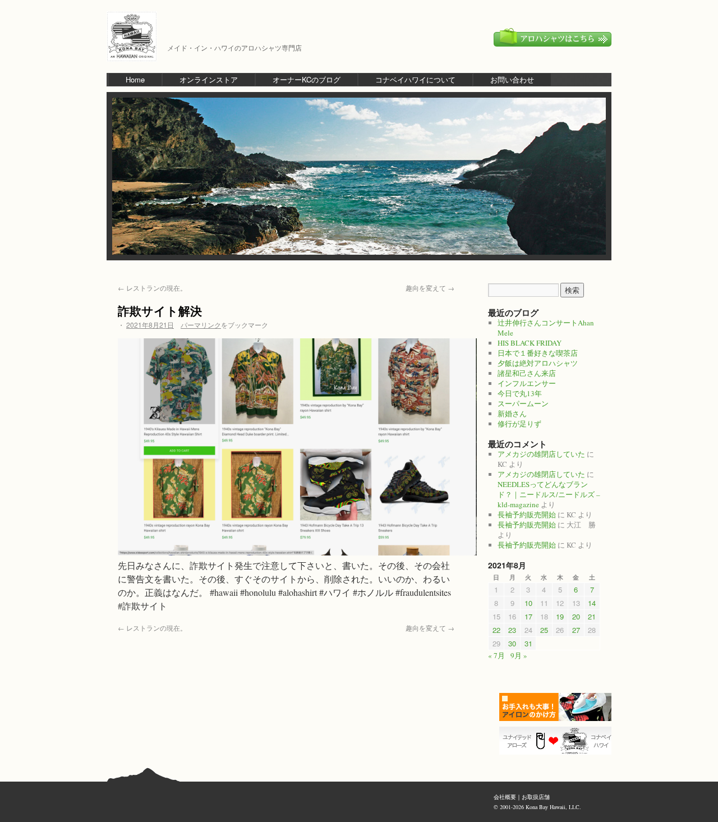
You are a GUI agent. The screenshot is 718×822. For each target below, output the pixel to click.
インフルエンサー (527, 383)
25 (544, 629)
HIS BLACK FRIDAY (529, 343)
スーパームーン (523, 403)
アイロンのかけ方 (558, 707)
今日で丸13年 (520, 393)
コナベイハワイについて (415, 79)
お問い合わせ (512, 79)
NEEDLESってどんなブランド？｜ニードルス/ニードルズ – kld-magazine (549, 494)
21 (592, 616)
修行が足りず (519, 424)
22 (496, 629)
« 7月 (496, 655)
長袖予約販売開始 (527, 514)
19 (560, 616)
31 (528, 643)
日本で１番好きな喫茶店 (538, 353)
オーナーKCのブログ (306, 79)
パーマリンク (201, 324)
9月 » (518, 655)
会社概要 (505, 797)
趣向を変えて (430, 287)
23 (512, 629)
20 (576, 616)
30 (512, 643)
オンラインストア (209, 79)
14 (592, 603)
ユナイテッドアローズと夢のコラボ (558, 741)
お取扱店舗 (536, 797)
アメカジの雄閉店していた (541, 454)
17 (528, 616)
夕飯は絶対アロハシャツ (538, 363)
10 (528, 603)
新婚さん (512, 413)
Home (135, 79)
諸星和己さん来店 (527, 373)
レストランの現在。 (152, 287)
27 (576, 629)
